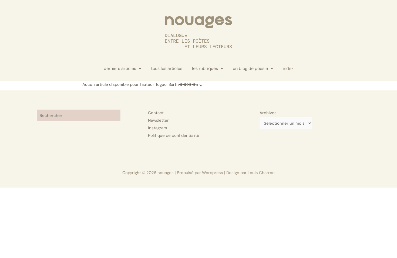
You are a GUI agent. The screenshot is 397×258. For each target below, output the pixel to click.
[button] (122, 68)
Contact (156, 113)
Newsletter (158, 120)
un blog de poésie (250, 68)
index (288, 68)
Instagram (157, 128)
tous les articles (166, 68)
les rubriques (205, 68)
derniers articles (120, 68)
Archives (268, 113)
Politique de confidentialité (173, 135)
